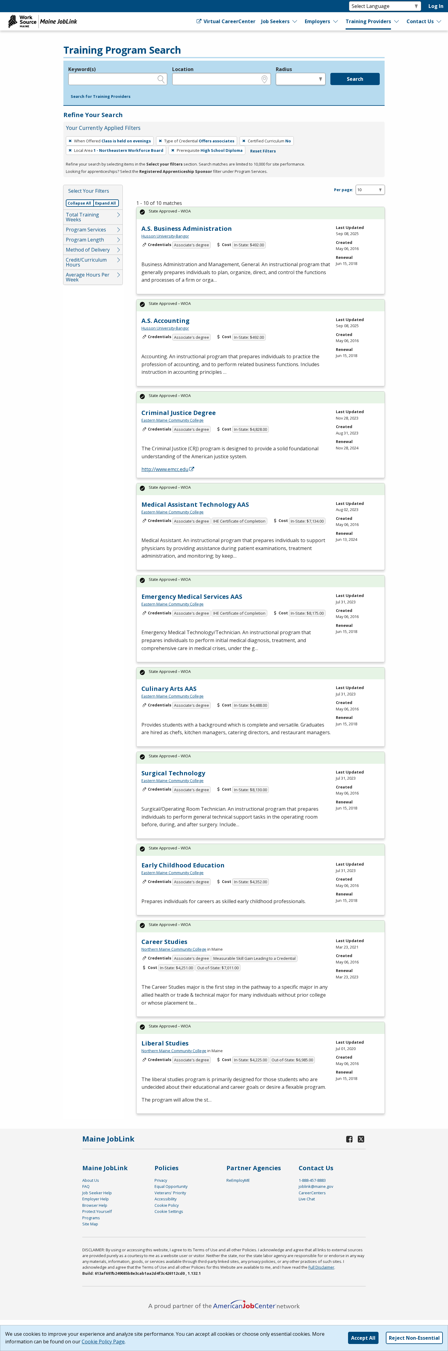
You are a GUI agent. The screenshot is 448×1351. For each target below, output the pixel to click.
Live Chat (307, 1199)
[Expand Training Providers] (397, 21)
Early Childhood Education (183, 865)
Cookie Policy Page (103, 1341)
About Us (90, 1180)
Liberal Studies (165, 1043)
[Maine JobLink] (43, 21)
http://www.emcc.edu (164, 469)
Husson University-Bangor (165, 236)
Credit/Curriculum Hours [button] (86, 262)
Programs (91, 1218)
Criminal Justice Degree (178, 413)
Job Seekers (275, 21)
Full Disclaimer (321, 1267)
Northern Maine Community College (173, 949)
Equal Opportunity (171, 1186)
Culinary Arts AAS (169, 688)
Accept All (363, 1338)
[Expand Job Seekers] (295, 21)
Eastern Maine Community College (172, 420)
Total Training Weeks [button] (82, 217)
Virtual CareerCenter (228, 21)
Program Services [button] (86, 229)
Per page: (343, 189)
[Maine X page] (361, 1139)
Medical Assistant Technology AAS (195, 504)
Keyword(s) (82, 69)
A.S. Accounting (165, 320)
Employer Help (95, 1199)
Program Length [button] (85, 239)
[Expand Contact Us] (439, 21)
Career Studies (164, 942)
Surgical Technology (173, 773)
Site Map (90, 1224)
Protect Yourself (97, 1211)
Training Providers (368, 21)
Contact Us (420, 21)
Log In (435, 6)
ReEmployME (238, 1180)
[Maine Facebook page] (349, 1139)
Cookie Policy (167, 1205)
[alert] (261, 213)
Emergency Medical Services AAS (191, 596)
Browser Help (94, 1205)
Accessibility (165, 1199)
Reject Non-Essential (414, 1338)
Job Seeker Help (97, 1193)
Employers (317, 21)
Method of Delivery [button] (88, 249)
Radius (284, 69)
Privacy (161, 1180)
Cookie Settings (169, 1211)
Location (183, 69)
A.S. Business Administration (186, 228)
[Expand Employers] (336, 21)
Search (355, 79)
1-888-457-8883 (312, 1180)
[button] (100, 96)
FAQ (86, 1186)
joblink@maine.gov (316, 1186)
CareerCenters (312, 1193)
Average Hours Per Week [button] (87, 277)
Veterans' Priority (170, 1193)
